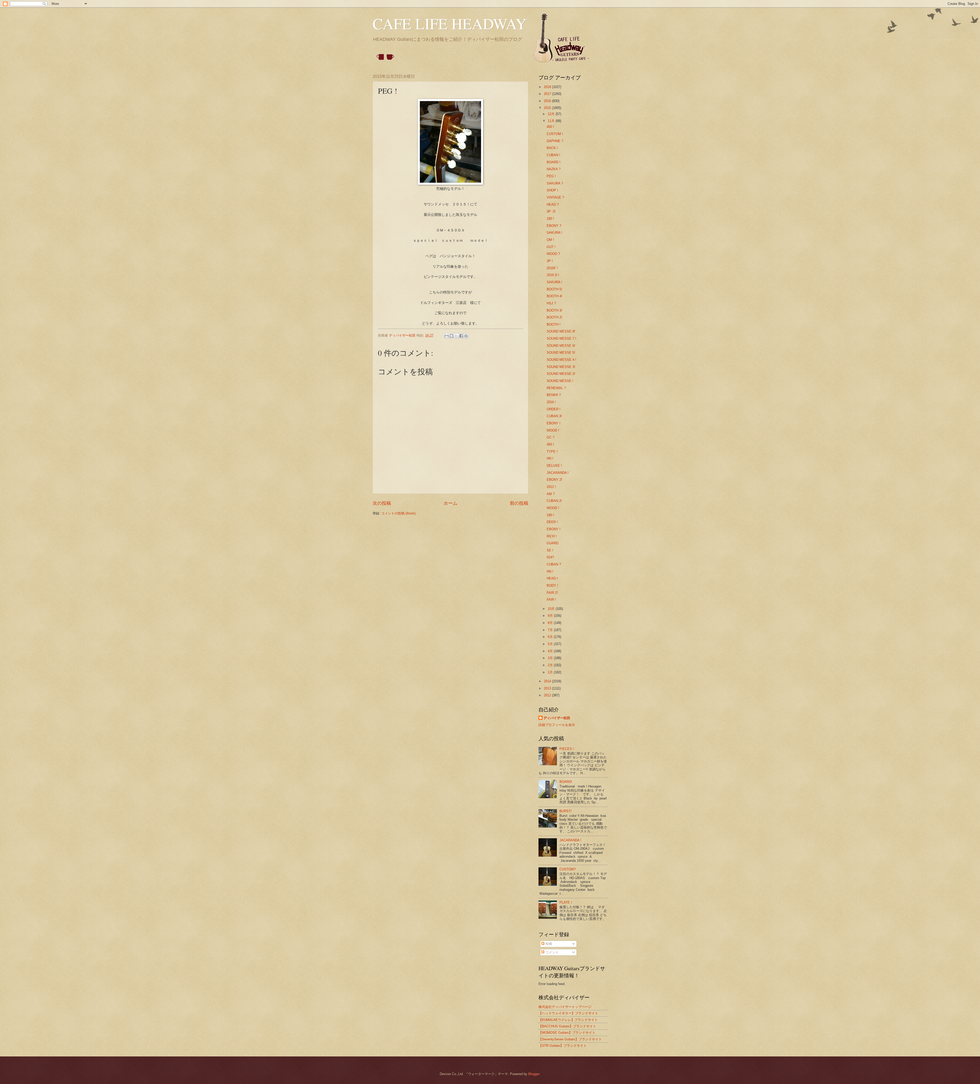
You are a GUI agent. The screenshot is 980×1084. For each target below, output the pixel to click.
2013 (548, 688)
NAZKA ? (553, 169)
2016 (548, 101)
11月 (552, 121)
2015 (548, 108)
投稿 (548, 944)
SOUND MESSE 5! (561, 352)
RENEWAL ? (556, 388)
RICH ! (552, 536)
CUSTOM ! (555, 134)
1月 (551, 672)
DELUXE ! (554, 465)
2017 (548, 94)
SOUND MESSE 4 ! (561, 360)
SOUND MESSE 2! (561, 374)
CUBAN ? (554, 564)
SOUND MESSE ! (560, 381)
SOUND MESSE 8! (561, 331)
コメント (551, 952)
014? (550, 557)
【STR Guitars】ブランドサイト (562, 1046)
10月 (552, 609)
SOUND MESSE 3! (561, 367)
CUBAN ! (553, 155)
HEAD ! (552, 578)
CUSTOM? (567, 869)
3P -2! (551, 211)
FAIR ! (551, 599)
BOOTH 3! (554, 310)
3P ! (550, 261)
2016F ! (552, 268)
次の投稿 (382, 503)
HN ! (550, 458)
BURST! (565, 811)
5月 (551, 644)
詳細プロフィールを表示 (556, 725)
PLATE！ (566, 902)
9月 (551, 616)
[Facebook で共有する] (461, 335)
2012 (548, 695)
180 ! (550, 218)
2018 (548, 87)
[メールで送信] (446, 335)
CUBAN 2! (554, 501)
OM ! (550, 240)
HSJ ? (551, 303)
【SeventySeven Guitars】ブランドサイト (570, 1039)
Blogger (533, 1074)
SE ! (550, 550)
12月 (552, 114)
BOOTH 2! (554, 317)
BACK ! (552, 148)
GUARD (552, 543)
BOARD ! (553, 162)
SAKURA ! (554, 233)
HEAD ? (553, 204)
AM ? (551, 494)
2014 (548, 681)
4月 (551, 651)
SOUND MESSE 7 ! (561, 338)
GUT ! (551, 247)
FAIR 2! (552, 593)
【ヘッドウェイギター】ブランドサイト (568, 1013)
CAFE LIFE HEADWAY (449, 23)
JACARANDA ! (558, 473)
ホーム (450, 503)
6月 (551, 637)
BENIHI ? (554, 395)
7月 (551, 630)
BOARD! (565, 782)
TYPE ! (552, 451)
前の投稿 (519, 503)
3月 (551, 658)
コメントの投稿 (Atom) (398, 513)
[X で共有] (456, 335)
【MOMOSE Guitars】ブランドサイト (566, 1032)
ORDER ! (553, 409)
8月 (551, 623)
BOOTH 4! (554, 296)
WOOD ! (553, 430)
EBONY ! (553, 423)
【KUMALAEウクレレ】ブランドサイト (568, 1020)
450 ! (550, 127)
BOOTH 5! (554, 289)
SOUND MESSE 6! (561, 346)
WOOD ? (553, 254)
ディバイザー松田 (557, 718)
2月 (551, 665)
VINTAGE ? (555, 197)
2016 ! (551, 402)
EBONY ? (554, 226)
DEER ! (552, 522)
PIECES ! (566, 749)
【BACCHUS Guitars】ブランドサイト (567, 1026)
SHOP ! (552, 190)
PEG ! (551, 176)
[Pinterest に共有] (466, 335)
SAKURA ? (555, 183)
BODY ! (552, 585)
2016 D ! (553, 275)
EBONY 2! (554, 480)
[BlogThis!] (451, 335)
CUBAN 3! (554, 416)
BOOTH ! (553, 324)
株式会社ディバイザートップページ (565, 1007)
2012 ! (551, 487)
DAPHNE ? (555, 141)
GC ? (550, 437)
